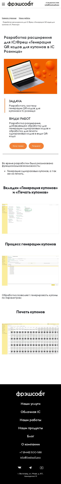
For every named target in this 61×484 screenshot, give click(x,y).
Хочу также (18, 146)
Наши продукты (30, 428)
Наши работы (30, 420)
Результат (36, 146)
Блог (30, 436)
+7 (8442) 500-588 (31, 452)
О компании (30, 444)
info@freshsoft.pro (52, 5)
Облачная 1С (30, 412)
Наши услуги (31, 404)
